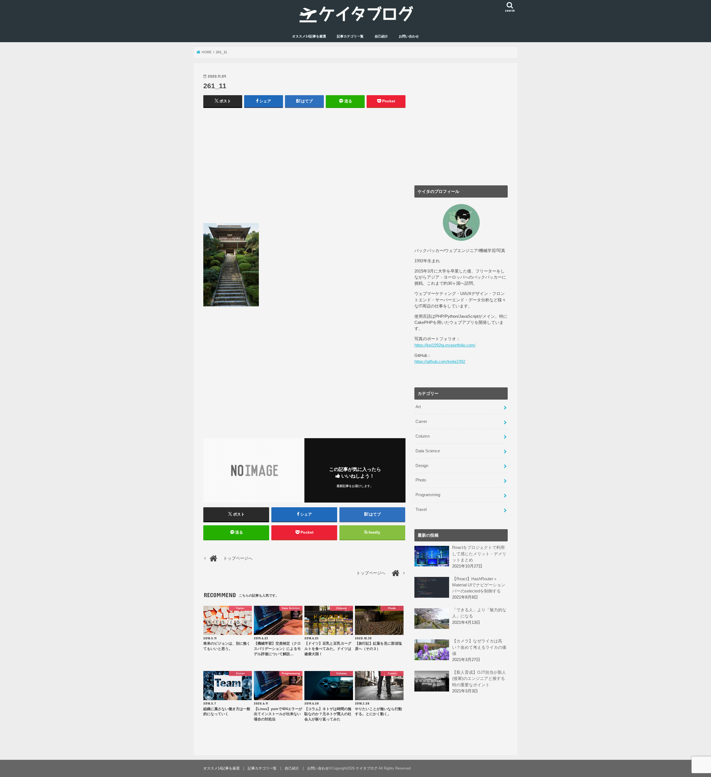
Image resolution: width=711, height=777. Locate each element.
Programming (427, 495)
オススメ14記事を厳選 (309, 36)
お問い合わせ (409, 36)
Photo (420, 480)
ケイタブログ (366, 768)
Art (418, 407)
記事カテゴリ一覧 (350, 36)
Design (421, 465)
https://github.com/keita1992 (439, 361)
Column (422, 436)
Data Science (427, 451)
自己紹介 (381, 36)
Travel (421, 509)
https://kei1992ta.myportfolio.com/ (444, 345)
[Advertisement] (304, 168)
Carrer (421, 421)
